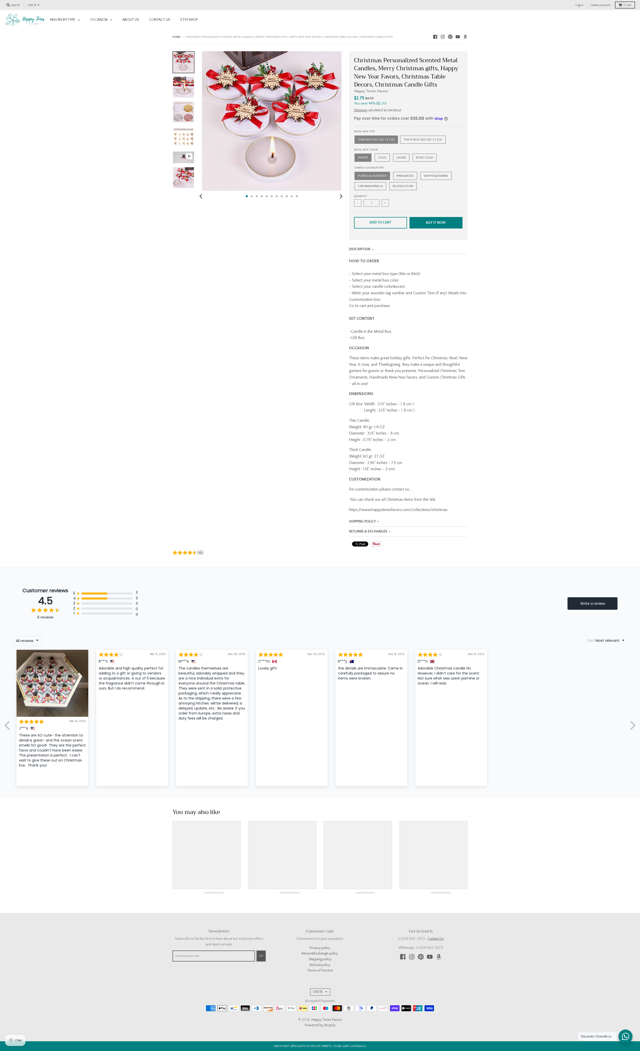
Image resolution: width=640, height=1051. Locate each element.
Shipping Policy (362, 522)
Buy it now (436, 223)
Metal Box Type (364, 131)
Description (359, 249)
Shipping (360, 110)
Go (261, 955)
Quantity (360, 196)
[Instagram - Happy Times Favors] (442, 36)
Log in (580, 5)
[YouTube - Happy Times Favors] (458, 36)
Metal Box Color (366, 149)
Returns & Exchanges (368, 532)
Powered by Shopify (320, 1025)
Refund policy (320, 965)
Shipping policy (320, 959)
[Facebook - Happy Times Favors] (435, 36)
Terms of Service (320, 970)
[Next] (341, 196)
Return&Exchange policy (320, 954)
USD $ (32, 5)
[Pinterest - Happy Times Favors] (450, 36)
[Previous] (201, 196)
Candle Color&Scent (369, 167)
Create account (600, 5)
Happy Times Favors (371, 91)
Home (176, 37)
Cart (627, 5)
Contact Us (436, 939)
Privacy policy (320, 948)
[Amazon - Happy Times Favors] (465, 36)
